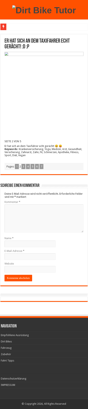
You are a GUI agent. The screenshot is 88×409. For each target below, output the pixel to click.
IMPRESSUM (8, 384)
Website (9, 263)
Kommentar (12, 201)
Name (9, 238)
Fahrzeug (6, 347)
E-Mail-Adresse (14, 250)
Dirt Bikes (6, 341)
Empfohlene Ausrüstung (15, 335)
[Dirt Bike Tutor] (44, 10)
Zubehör (6, 354)
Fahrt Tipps (7, 360)
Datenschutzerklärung (13, 378)
